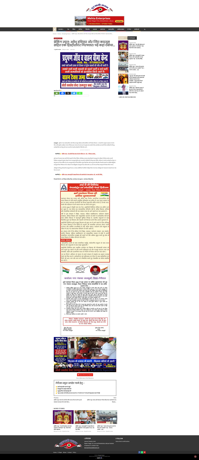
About (64, 452)
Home (55, 452)
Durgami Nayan (101, 455)
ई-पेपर (129, 29)
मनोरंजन (102, 29)
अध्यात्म (95, 29)
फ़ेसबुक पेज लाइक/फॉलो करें (64, 389)
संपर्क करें (136, 29)
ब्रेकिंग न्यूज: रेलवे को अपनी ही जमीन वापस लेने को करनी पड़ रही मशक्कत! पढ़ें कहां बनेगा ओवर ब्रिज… (68, 400)
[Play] (85, 354)
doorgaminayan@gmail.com (91, 447)
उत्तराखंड (60, 29)
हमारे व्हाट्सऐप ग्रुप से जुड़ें (64, 386)
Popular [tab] (132, 38)
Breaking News (58, 38)
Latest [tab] (122, 38)
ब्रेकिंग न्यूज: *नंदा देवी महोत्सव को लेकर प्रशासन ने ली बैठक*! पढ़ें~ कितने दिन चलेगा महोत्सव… (63, 427)
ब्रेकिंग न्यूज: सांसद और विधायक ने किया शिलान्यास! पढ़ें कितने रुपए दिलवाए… (101, 400)
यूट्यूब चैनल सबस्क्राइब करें (64, 391)
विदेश (73, 29)
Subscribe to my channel (85, 374)
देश (68, 29)
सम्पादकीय (111, 29)
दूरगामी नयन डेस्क (58, 49)
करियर (80, 29)
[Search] (145, 29)
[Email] (56, 93)
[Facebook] (62, 93)
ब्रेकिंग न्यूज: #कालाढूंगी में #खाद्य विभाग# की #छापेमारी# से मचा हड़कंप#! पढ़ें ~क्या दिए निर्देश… (85, 427)
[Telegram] (74, 93)
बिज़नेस (88, 29)
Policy (74, 452)
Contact (69, 452)
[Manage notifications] (195, 456)
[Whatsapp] (79, 93)
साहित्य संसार (120, 29)
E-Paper (60, 452)
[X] (68, 93)
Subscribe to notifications (122, 441)
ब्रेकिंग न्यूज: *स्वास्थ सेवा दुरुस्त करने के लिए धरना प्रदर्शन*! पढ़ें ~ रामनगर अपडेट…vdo (106, 427)
